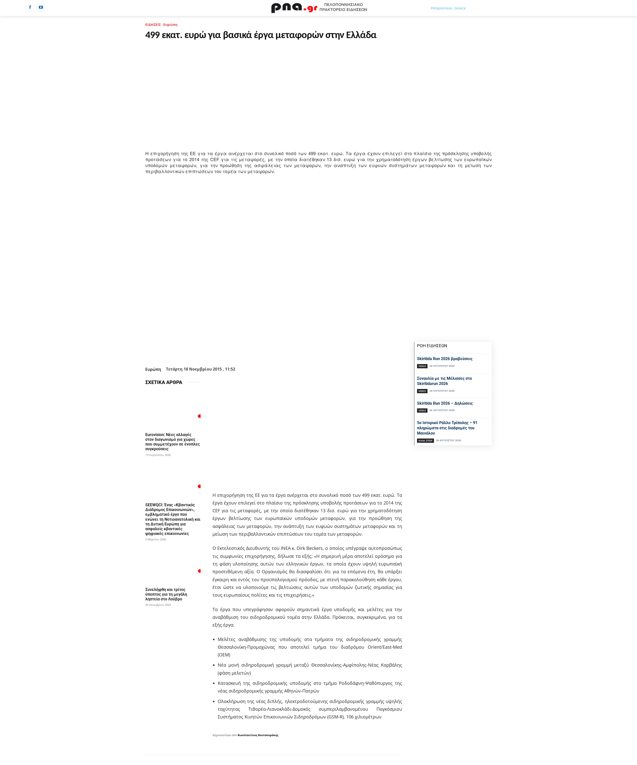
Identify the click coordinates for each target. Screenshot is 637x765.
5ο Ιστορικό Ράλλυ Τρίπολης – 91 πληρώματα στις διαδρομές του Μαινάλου (447, 428)
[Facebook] (30, 7)
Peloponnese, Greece (448, 8)
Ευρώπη (170, 24)
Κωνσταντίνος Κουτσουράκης (258, 735)
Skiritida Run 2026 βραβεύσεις (445, 358)
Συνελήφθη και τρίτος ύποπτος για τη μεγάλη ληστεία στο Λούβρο (166, 594)
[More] (300, 352)
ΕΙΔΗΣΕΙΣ (153, 24)
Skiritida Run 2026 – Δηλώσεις (445, 403)
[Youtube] (41, 7)
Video (422, 366)
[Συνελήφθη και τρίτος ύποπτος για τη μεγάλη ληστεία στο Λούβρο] (173, 564)
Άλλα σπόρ (425, 440)
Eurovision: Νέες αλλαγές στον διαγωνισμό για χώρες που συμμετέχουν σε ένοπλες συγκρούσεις (172, 441)
